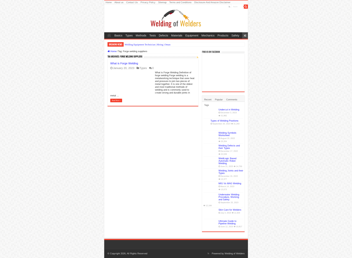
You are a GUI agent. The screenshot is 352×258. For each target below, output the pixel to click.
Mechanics (208, 35)
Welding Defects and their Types (229, 146)
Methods (141, 35)
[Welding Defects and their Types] (210, 149)
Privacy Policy (148, 2)
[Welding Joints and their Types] (210, 174)
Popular (219, 99)
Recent (207, 99)
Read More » (116, 100)
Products (223, 35)
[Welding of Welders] (176, 18)
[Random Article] (245, 35)
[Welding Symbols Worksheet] (210, 136)
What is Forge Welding (124, 63)
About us (118, 2)
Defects (163, 35)
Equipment (191, 35)
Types (129, 35)
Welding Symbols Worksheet (227, 134)
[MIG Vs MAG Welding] (210, 187)
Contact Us (132, 2)
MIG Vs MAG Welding (229, 183)
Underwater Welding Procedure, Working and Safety (228, 197)
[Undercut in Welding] (210, 113)
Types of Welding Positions (224, 120)
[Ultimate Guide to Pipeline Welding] (210, 224)
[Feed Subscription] (197, 57)
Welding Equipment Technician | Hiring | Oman (147, 44)
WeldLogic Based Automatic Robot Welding (227, 161)
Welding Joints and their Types (230, 171)
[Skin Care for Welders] (210, 213)
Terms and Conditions (180, 2)
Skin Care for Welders (229, 210)
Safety (235, 35)
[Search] (246, 7)
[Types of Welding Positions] (206, 125)
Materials (176, 35)
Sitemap (162, 2)
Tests (152, 35)
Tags (206, 105)
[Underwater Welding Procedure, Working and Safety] (210, 198)
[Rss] (229, 6)
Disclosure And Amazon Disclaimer (212, 2)
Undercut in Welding (228, 109)
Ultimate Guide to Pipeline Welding (227, 222)
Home (109, 2)
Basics (118, 35)
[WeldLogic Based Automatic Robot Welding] (210, 162)
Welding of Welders (235, 253)
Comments (231, 99)
